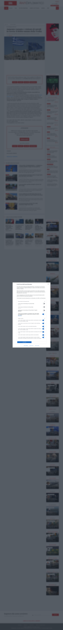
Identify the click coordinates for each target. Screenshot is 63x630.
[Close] (48, 284)
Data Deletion (26, 345)
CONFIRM (24, 342)
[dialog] (31, 315)
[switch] (43, 303)
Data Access (31, 345)
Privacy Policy (37, 345)
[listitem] (31, 301)
